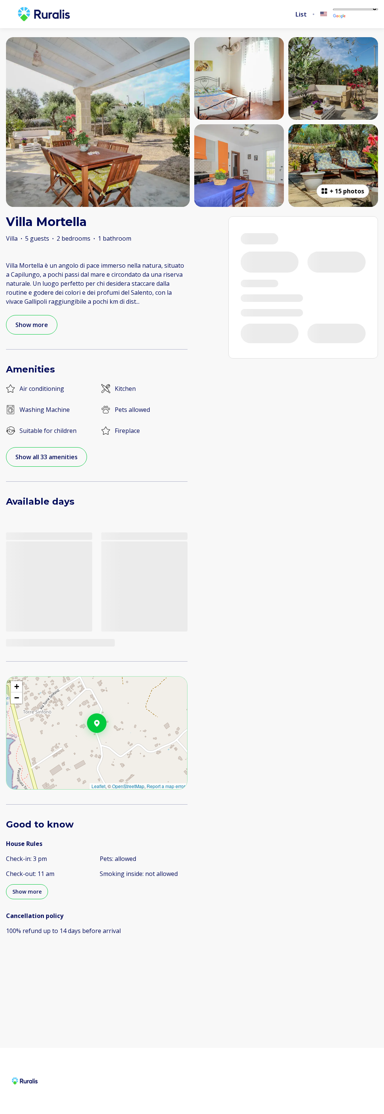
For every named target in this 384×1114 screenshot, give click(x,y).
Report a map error (166, 786)
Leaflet (98, 786)
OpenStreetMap (128, 786)
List (301, 14)
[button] (106, 742)
